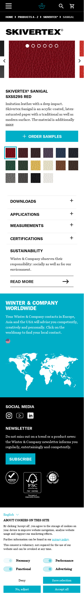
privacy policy (60, 539)
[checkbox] (8, 560)
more (9, 124)
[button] (11, 514)
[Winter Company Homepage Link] (42, 6)
